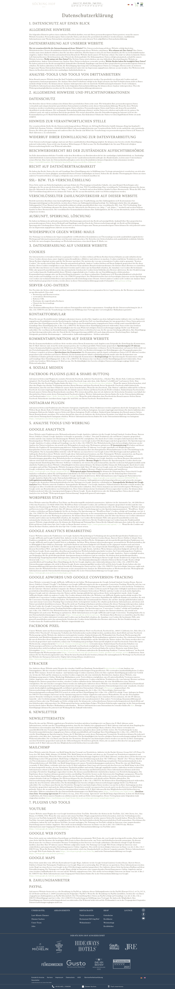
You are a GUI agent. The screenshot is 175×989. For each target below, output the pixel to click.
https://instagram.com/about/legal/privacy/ (47, 419)
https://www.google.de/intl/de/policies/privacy (49, 829)
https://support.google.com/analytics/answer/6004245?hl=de (112, 478)
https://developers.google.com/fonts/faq (77, 851)
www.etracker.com (111, 668)
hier (132, 705)
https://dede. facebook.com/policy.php (62, 396)
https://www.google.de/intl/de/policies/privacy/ (49, 876)
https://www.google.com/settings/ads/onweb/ (59, 560)
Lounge (128, 910)
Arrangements (62, 910)
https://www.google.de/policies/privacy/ (83, 615)
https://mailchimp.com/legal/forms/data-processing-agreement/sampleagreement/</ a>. (83, 798)
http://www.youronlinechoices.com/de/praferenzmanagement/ (55, 659)
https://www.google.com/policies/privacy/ (46, 853)
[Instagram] (143, 910)
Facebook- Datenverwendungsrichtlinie (72, 644)
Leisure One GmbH (46, 982)
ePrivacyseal (109, 688)
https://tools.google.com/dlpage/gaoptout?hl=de (49, 471)
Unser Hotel (38, 910)
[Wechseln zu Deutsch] (128, 4)
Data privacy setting (123, 281)
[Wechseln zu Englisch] (132, 4)
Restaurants (86, 910)
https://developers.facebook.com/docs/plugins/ (93, 383)
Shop (106, 910)
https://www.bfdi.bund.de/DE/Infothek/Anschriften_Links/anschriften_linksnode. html (65, 162)
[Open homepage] (43, 4)
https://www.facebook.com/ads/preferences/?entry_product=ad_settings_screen (95, 652)
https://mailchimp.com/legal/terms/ (119, 791)
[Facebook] (143, 914)
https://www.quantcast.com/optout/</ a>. (104, 524)
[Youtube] (143, 918)
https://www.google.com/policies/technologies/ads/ (50, 573)
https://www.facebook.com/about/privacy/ (58, 650)
